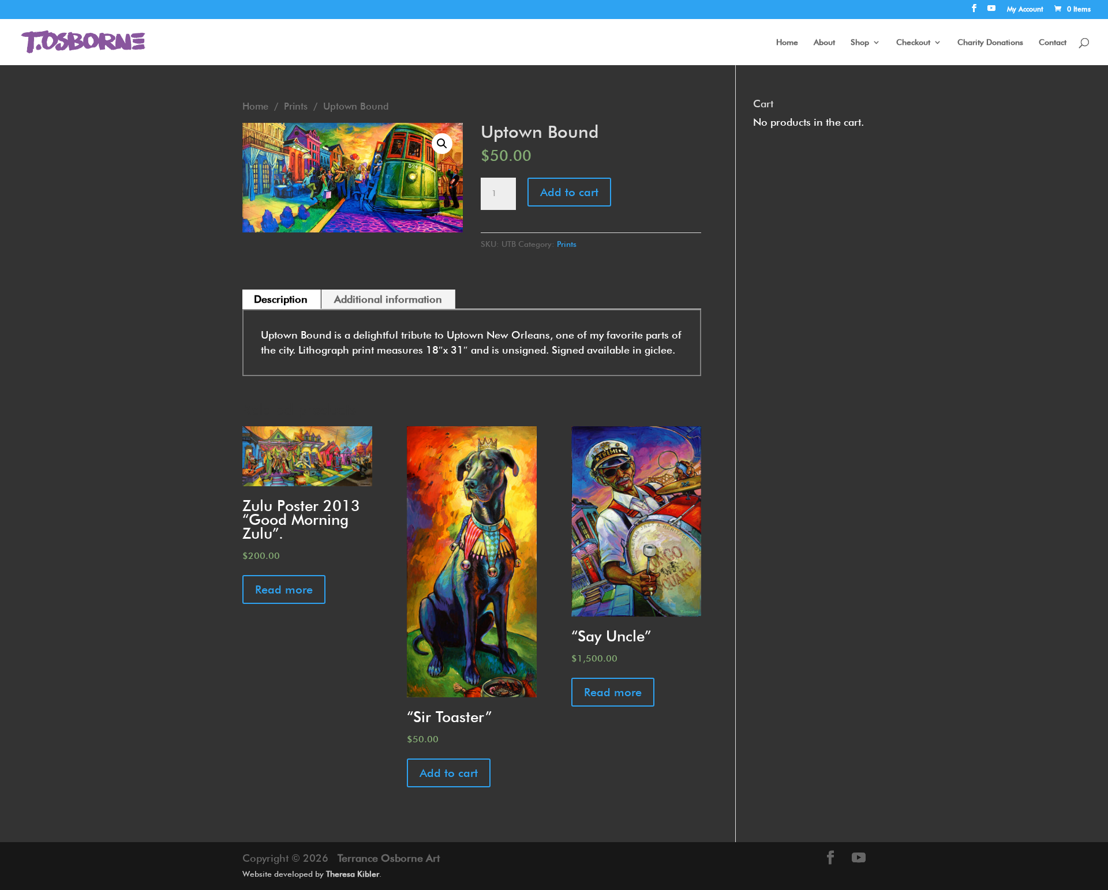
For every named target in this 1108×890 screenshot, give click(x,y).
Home (787, 42)
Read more (284, 589)
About (824, 42)
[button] (442, 143)
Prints (296, 106)
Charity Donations (990, 42)
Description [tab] (281, 299)
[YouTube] (991, 11)
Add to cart (569, 192)
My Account (1025, 9)
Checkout (913, 42)
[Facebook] (974, 11)
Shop (860, 42)
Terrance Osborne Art (389, 858)
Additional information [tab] (388, 299)
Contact (1052, 42)
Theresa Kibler (352, 873)
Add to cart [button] (449, 773)
